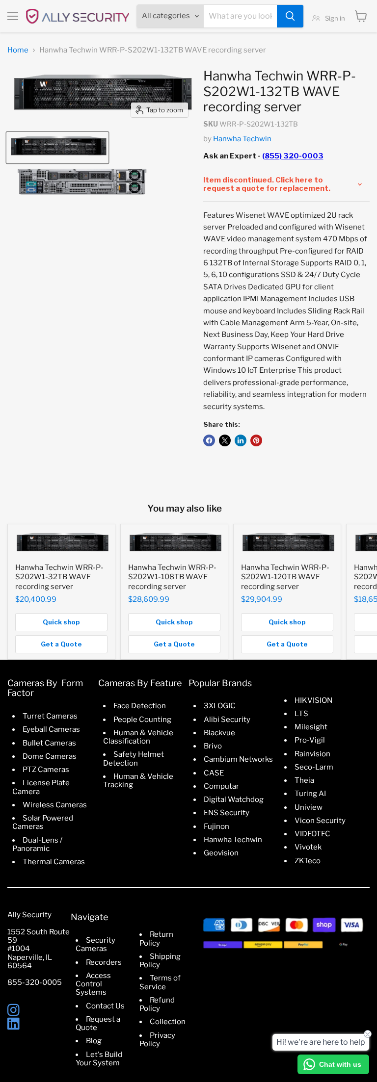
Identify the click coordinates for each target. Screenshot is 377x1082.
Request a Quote (98, 1023)
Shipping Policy (160, 960)
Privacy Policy (157, 1039)
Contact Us (105, 1006)
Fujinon (216, 826)
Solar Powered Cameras (42, 822)
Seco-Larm (314, 767)
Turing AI (310, 793)
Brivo (213, 746)
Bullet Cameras (49, 743)
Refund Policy (157, 1004)
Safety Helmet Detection (133, 758)
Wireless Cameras (55, 804)
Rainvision (312, 753)
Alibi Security (227, 719)
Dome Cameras (50, 756)
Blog (94, 1040)
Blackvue (219, 732)
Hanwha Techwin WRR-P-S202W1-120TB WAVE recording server (285, 577)
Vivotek (308, 847)
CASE (214, 773)
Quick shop (61, 622)
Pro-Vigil (310, 740)
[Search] (290, 16)
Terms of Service (160, 982)
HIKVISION (313, 700)
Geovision (221, 853)
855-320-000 (32, 982)
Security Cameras (95, 944)
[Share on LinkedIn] (240, 440)
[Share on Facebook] (209, 440)
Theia (304, 780)
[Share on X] (225, 440)
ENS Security (226, 812)
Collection (168, 1021)
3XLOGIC (220, 705)
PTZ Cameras (46, 769)
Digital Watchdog (234, 799)
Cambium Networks (238, 759)
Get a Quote (61, 644)
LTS (301, 713)
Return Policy (156, 938)
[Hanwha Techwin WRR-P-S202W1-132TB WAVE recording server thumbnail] (57, 147)
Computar (221, 786)
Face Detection (139, 705)
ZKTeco (308, 860)
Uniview (309, 807)
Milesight (311, 726)
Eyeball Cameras (51, 729)
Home (17, 50)
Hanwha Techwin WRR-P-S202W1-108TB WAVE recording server (172, 577)
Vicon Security (320, 820)
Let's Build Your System (99, 1058)
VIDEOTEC (312, 833)
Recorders (104, 962)
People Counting (142, 719)
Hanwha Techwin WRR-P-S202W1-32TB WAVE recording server (59, 577)
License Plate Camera (41, 787)
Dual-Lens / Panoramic (37, 844)
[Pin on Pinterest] (256, 440)
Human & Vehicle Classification (138, 737)
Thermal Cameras (54, 861)
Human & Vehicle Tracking (138, 780)
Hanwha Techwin (242, 138)
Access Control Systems (93, 984)
